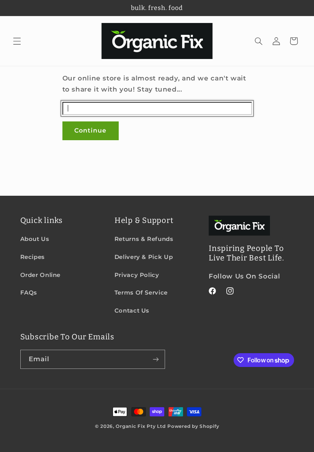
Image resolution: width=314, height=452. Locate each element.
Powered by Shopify (193, 426)
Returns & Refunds (143, 239)
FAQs (29, 292)
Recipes (32, 257)
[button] (17, 41)
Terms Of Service (141, 292)
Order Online (40, 275)
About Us (34, 239)
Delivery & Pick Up (143, 257)
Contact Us (131, 310)
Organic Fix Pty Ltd (140, 426)
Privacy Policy (136, 275)
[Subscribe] (155, 359)
